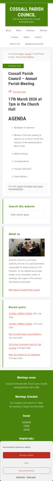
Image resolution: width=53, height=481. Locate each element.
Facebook (26, 422)
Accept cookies (26, 455)
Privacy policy (31, 477)
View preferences (26, 470)
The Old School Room (15, 189)
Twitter (26, 425)
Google (26, 429)
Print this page (19, 92)
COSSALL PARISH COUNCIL (21, 313)
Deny (26, 463)
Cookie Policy (20, 477)
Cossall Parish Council (27, 12)
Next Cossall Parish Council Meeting (25, 334)
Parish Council (38, 186)
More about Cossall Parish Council (24, 290)
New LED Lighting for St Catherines (24, 354)
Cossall (19, 186)
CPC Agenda (27, 186)
